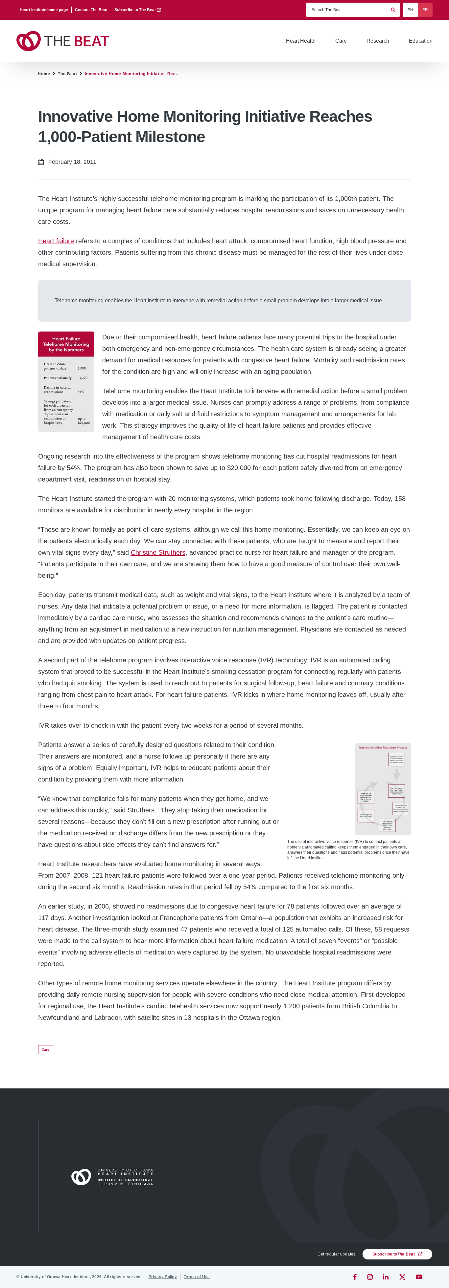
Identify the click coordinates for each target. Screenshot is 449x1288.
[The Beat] (65, 41)
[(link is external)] (355, 1277)
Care (46, 1049)
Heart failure (56, 241)
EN (411, 10)
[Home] (115, 1177)
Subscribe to (393, 1254)
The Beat (67, 74)
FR (425, 10)
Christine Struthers (158, 552)
